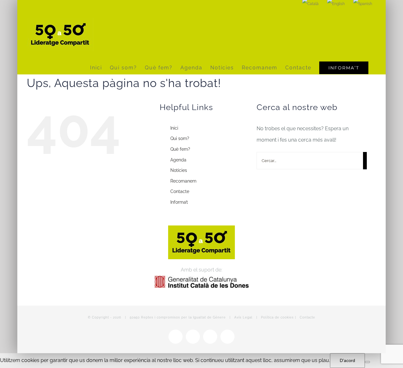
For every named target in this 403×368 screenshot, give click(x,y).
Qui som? (179, 138)
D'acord (347, 360)
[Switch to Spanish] (362, 4)
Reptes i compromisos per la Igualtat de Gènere (183, 317)
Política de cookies (277, 317)
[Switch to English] (336, 4)
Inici (174, 128)
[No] (367, 362)
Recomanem (183, 181)
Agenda (178, 159)
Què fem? (180, 149)
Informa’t (179, 202)
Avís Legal (243, 317)
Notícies (178, 170)
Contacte (179, 191)
